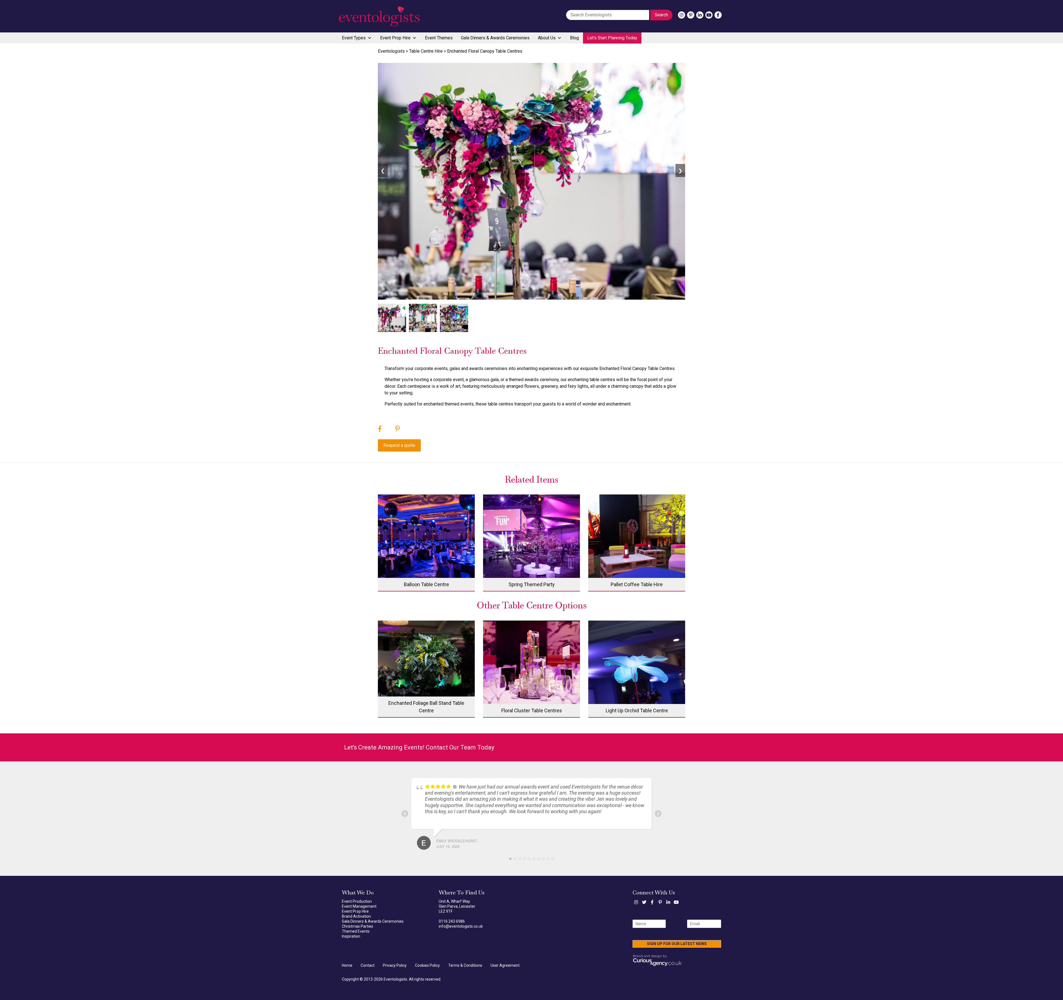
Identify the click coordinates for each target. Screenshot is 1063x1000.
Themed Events (356, 931)
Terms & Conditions (465, 965)
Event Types (354, 37)
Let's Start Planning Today (612, 37)
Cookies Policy (427, 965)
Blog (574, 37)
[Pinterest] (690, 15)
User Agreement (505, 965)
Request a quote (399, 445)
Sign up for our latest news (677, 944)
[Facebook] (718, 15)
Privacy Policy (395, 965)
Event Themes (439, 37)
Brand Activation (356, 916)
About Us (547, 37)
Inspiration (351, 936)
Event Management (359, 906)
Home (347, 965)
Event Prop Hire (395, 37)
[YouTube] (709, 15)
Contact (368, 965)
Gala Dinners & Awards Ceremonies (495, 37)
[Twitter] (644, 902)
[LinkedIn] (699, 15)
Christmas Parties (357, 926)
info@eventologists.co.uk (461, 926)
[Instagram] (681, 15)
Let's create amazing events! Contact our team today (419, 747)
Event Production (357, 901)
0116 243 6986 (452, 921)
